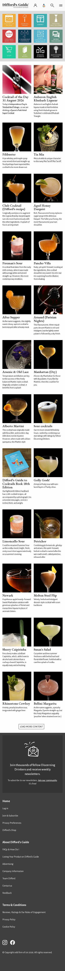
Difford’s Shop (9, 830)
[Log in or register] (35, 5)
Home (6, 801)
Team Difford (8, 878)
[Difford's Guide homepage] (16, 5)
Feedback (7, 893)
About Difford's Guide (15, 842)
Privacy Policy (8, 919)
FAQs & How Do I (10, 849)
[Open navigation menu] (61, 5)
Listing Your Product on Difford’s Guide (20, 857)
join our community (47, 780)
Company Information (13, 871)
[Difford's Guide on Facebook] (13, 943)
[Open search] (52, 5)
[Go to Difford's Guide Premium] (44, 5)
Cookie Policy (8, 927)
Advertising (7, 864)
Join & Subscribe (10, 815)
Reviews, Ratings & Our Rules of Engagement (24, 912)
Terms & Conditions (14, 905)
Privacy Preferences (11, 823)
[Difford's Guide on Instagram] (6, 943)
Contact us (7, 886)
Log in (5, 808)
